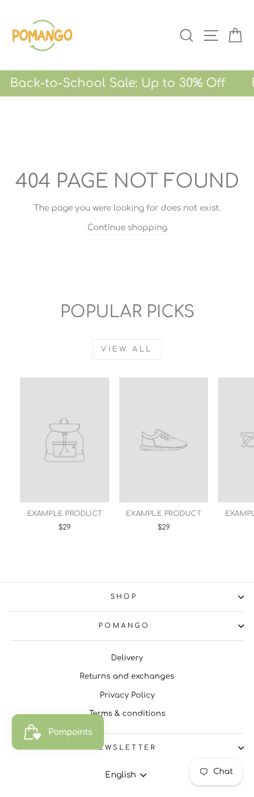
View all (127, 349)
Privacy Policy (127, 695)
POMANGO (124, 626)
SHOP (124, 597)
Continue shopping (127, 227)
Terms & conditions (127, 713)
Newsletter (124, 747)
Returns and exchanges (127, 676)
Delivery (127, 658)
